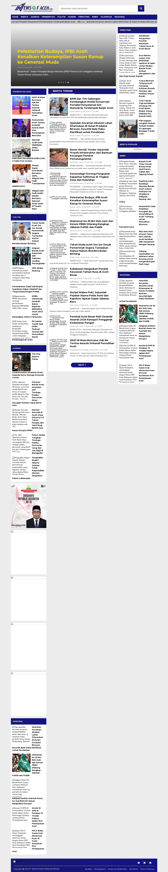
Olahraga (106, 17)
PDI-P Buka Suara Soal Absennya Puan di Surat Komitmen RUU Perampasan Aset (146, 373)
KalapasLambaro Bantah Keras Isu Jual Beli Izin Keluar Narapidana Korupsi (147, 332)
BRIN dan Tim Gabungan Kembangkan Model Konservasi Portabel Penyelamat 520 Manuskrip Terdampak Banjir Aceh (63, 57)
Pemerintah (48, 17)
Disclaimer (133, 869)
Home (15, 17)
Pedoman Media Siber (117, 869)
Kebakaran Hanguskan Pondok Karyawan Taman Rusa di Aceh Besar (146, 42)
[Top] (160, 868)
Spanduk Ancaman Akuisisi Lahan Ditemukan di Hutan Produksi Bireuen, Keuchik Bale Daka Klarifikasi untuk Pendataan (136, 290)
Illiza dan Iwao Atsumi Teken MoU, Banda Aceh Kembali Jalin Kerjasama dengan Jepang (146, 238)
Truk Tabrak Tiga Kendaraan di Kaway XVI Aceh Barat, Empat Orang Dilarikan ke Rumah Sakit (147, 108)
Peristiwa (84, 17)
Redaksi (88, 869)
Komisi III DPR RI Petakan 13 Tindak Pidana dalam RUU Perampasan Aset (147, 352)
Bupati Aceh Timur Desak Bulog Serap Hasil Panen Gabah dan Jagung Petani (146, 167)
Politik (61, 17)
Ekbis (95, 17)
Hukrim (72, 17)
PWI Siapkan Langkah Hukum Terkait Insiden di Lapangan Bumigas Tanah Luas (147, 127)
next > (82, 365)
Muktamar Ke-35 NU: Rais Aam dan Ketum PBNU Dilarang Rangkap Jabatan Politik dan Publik (147, 313)
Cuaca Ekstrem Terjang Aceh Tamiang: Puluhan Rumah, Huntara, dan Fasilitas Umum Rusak (147, 88)
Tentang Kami (100, 869)
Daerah (35, 17)
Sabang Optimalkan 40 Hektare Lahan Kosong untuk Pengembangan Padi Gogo (147, 257)
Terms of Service (147, 869)
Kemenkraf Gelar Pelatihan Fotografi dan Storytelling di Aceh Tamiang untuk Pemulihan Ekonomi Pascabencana (137, 216)
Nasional (120, 17)
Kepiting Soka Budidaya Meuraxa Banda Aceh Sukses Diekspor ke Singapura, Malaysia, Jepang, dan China (136, 191)
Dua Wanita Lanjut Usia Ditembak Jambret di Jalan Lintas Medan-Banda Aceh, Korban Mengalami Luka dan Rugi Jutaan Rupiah (137, 65)
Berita (24, 17)
